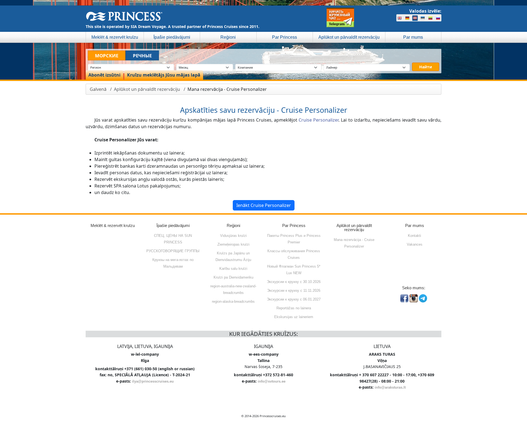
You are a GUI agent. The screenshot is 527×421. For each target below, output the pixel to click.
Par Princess (284, 37)
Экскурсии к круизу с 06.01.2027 (294, 299)
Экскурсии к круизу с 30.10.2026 (294, 282)
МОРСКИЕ (106, 55)
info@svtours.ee (271, 381)
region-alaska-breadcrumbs (233, 301)
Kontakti (414, 236)
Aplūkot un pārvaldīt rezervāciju (349, 37)
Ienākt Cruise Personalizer (263, 205)
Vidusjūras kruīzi (233, 236)
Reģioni (228, 37)
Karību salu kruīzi (233, 268)
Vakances (414, 244)
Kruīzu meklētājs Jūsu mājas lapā (163, 75)
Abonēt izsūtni (104, 75)
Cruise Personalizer (318, 120)
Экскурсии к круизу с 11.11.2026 (293, 290)
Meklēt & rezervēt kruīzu (114, 37)
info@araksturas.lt (390, 387)
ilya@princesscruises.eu (153, 381)
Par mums (413, 37)
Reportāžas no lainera (293, 308)
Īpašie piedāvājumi (171, 37)
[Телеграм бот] (340, 17)
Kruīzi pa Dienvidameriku (233, 277)
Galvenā (98, 89)
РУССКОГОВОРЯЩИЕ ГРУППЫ (173, 251)
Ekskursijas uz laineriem (293, 317)
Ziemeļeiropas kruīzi (233, 244)
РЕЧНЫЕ (142, 55)
